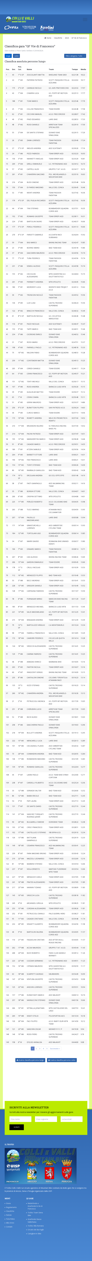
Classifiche (58, 38)
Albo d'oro (10, 1223)
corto (16, 56)
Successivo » (55, 1048)
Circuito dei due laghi (36, 1229)
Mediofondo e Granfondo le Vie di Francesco (35, 1206)
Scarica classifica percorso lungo (31, 1060)
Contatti (9, 1227)
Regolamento (11, 1207)
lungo (8, 56)
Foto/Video (10, 1219)
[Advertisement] (33, 8)
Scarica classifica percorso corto (62, 1060)
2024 (67, 38)
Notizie (9, 1215)
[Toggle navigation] (85, 19)
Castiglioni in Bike (34, 1233)
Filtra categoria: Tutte (74, 56)
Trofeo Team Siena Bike (35, 1213)
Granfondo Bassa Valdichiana (34, 1220)
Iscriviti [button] (17, 1127)
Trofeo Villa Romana (36, 1226)
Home (48, 38)
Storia (8, 1203)
